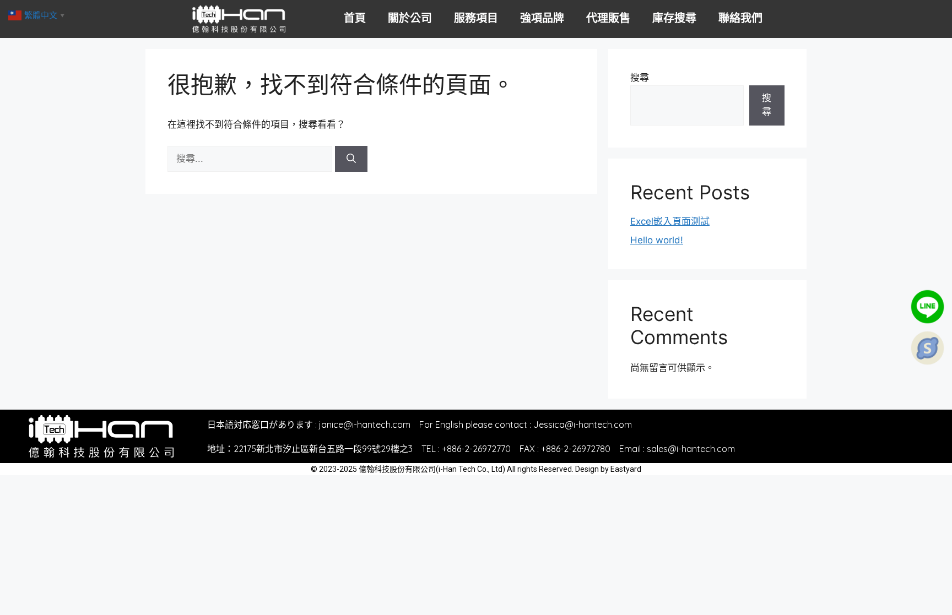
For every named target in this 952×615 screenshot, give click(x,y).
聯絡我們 (740, 18)
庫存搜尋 (674, 18)
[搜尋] (351, 159)
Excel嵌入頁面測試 (670, 221)
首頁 (355, 18)
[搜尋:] (251, 158)
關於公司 (410, 18)
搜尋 (639, 77)
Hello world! (656, 240)
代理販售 (608, 18)
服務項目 (476, 18)
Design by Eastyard (608, 469)
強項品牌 (542, 18)
